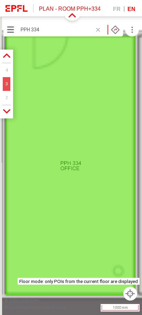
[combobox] (70, 29)
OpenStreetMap (24, 307)
